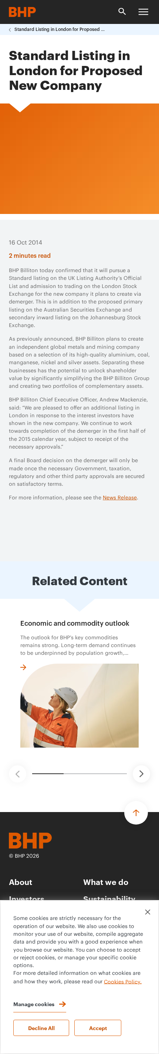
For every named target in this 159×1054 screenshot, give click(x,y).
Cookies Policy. (123, 981)
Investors (26, 898)
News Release (120, 497)
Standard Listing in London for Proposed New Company (60, 29)
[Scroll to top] (136, 813)
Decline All (41, 1027)
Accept (98, 1027)
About (20, 881)
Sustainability (109, 898)
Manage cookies (33, 1003)
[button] (17, 774)
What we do (105, 881)
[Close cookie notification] (147, 912)
